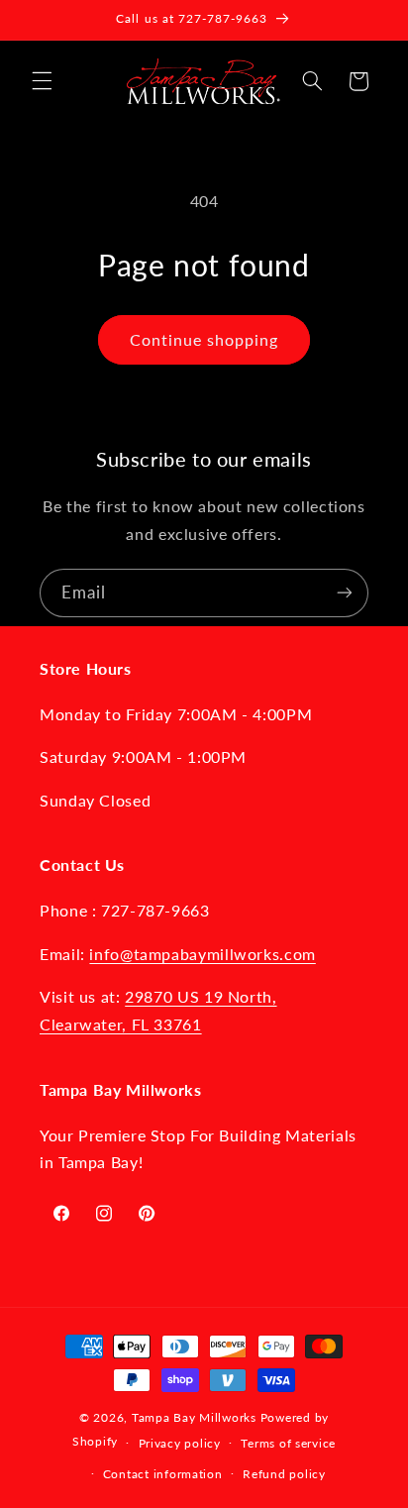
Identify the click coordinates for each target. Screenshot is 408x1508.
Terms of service (288, 1443)
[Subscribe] (344, 593)
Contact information (163, 1473)
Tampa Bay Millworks (194, 1417)
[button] (41, 81)
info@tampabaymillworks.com (202, 953)
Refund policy (284, 1473)
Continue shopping (204, 339)
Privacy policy (180, 1443)
